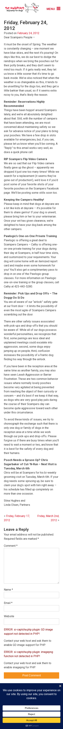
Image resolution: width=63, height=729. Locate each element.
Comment (11, 545)
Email (8, 603)
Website (9, 616)
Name (8, 589)
